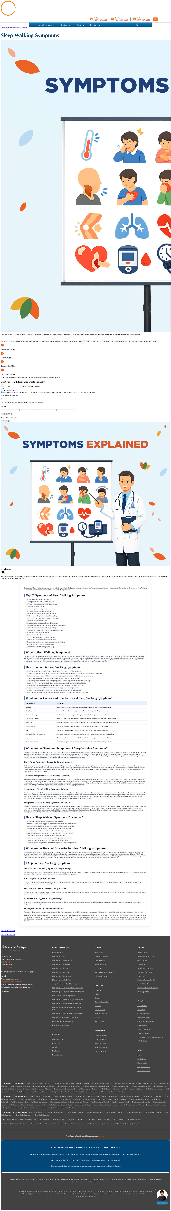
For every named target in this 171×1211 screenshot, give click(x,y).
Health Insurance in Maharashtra (125, 1083)
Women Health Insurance (93, 1124)
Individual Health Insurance (61, 1025)
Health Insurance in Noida (37, 1105)
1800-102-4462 (5, 962)
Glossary (97, 998)
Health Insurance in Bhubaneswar (106, 1096)
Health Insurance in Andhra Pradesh (37, 1083)
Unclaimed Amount (101, 976)
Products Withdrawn (143, 1018)
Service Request (142, 953)
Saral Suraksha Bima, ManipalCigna (63, 996)
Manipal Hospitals (100, 1039)
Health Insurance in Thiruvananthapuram (139, 1105)
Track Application (143, 992)
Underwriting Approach (144, 1029)
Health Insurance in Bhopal (84, 1096)
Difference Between (133, 1119)
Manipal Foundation (101, 1047)
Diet (114, 1119)
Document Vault (100, 1010)
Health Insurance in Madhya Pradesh (50, 1092)
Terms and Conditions (102, 957)
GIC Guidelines (142, 1041)
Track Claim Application (145, 968)
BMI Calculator (12, 1119)
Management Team (58, 1039)
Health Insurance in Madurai (100, 1102)
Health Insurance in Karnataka (101, 1083)
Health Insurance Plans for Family (63, 1021)
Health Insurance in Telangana (41, 1089)
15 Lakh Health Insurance (95, 1112)
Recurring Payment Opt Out (146, 980)
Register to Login (100, 964)
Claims (64, 25)
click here (15, 395)
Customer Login (100, 960)
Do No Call (141, 1010)
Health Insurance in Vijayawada (40, 1108)
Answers (121, 1119)
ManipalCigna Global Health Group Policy (65, 1017)
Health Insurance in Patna (57, 1105)
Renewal (80, 25)
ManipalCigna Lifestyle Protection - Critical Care (67, 988)
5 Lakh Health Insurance (36, 1112)
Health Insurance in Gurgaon (117, 1099)
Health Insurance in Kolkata (79, 1102)
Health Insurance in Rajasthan (19, 1089)
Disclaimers (98, 968)
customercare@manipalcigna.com (11, 982)
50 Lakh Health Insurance (153, 1112)
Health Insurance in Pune (76, 1105)
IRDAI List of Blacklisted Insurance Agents (151, 1037)
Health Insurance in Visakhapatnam (64, 1108)
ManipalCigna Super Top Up (61, 968)
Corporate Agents (142, 1025)
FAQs (97, 994)
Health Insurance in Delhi (27, 1099)
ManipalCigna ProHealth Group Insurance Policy (67, 999)
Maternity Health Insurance (133, 1124)
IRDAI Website (142, 1006)
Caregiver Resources (143, 1067)
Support (93, 25)
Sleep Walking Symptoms (19, 28)
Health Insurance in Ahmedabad (40, 1096)
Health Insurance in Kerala (120, 1086)
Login (155, 19)
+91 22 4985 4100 (6, 967)
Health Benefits (44, 1119)
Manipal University (101, 1036)
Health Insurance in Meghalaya (75, 1092)
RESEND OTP (6, 414)
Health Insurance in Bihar (60, 1083)
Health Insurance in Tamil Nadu (20, 1086)
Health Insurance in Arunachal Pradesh (70, 1086)
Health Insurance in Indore (19, 1102)
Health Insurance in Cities (28, 1119)
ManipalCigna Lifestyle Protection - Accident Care (68, 992)
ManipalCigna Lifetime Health (61, 964)
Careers (54, 1047)
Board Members (57, 1055)
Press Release (56, 1043)
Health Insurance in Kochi (58, 1102)
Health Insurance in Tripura (110, 1089)
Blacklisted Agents (143, 1033)
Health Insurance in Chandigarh (130, 1096)
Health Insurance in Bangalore (62, 1096)
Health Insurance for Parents (113, 1124)
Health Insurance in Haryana (80, 1083)
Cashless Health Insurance (73, 1124)
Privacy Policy (99, 953)
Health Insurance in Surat (115, 1105)
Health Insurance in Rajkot (95, 1105)
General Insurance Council (145, 1021)
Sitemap (97, 1018)
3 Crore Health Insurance (41, 1115)
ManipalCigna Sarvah (59, 957)
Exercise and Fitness (143, 1071)
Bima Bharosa (99, 1021)
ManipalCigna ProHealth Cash (61, 980)
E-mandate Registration (144, 972)
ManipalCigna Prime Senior (61, 972)
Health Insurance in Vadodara (17, 1108)
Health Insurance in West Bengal (132, 1089)
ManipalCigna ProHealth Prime (62, 960)
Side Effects (91, 1119)
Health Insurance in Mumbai (141, 1102)
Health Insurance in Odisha (96, 1092)
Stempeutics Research (101, 1043)
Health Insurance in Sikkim (116, 1092)
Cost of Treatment (104, 1119)
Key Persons (56, 1051)
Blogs (139, 1055)
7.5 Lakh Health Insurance (56, 1112)
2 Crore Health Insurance (22, 1115)
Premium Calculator (101, 1014)
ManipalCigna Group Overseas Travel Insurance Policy (67, 1008)
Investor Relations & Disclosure (105, 972)
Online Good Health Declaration (147, 988)
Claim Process (141, 976)
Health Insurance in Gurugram (138, 1099)
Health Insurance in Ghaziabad (70, 1099)
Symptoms (8, 28)
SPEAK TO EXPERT (8, 931)
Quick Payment (142, 960)
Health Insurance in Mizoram (147, 1083)
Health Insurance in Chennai (153, 1096)
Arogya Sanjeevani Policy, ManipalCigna (65, 984)
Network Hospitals (58, 1119)
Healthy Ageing (142, 1063)
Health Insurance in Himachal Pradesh (97, 1086)
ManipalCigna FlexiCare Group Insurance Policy (67, 1013)
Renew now (141, 964)
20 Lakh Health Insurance (114, 1112)
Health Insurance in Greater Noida (94, 1099)
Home (3, 28)
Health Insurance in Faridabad (48, 1099)
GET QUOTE (5, 421)
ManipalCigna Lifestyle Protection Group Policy (67, 1003)
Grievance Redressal (143, 1014)
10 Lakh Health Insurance (75, 1112)
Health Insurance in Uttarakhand (64, 1089)
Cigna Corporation (100, 1051)
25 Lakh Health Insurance (134, 1112)
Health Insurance (44, 25)
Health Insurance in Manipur (141, 1086)
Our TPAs (98, 1006)
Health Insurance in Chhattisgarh (88, 1089)
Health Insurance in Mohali (120, 1102)
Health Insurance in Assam (154, 1089)
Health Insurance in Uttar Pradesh (43, 1086)
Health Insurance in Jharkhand (26, 1092)
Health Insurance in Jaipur (39, 1102)
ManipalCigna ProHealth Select (62, 976)
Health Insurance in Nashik (17, 1105)
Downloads (98, 990)
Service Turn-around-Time (145, 957)
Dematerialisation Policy (102, 1002)
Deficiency (80, 1119)
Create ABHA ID (142, 984)
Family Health (141, 1059)
